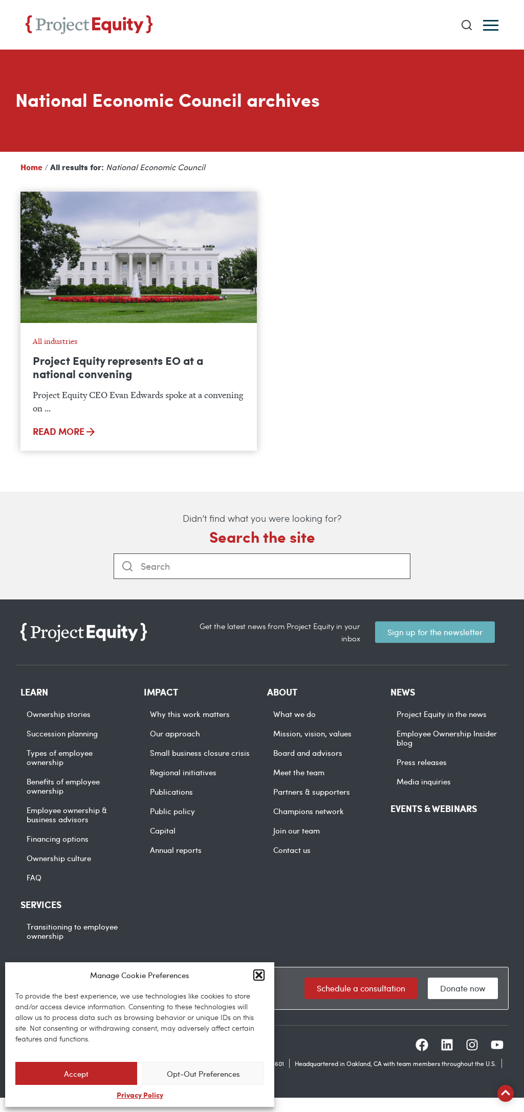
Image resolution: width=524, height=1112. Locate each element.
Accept (76, 1074)
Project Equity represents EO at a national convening (118, 367)
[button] (259, 975)
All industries (55, 341)
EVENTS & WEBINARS (433, 808)
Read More (59, 431)
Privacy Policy (140, 1094)
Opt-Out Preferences (203, 1074)
